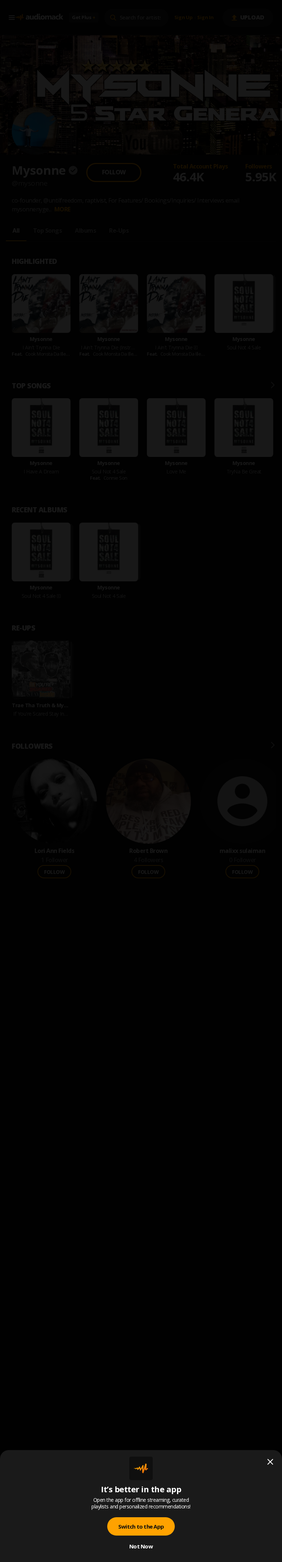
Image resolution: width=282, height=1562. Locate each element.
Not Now (141, 1546)
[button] (141, 781)
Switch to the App (141, 1526)
